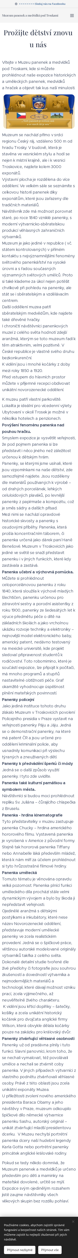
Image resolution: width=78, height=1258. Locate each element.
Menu (72, 15)
